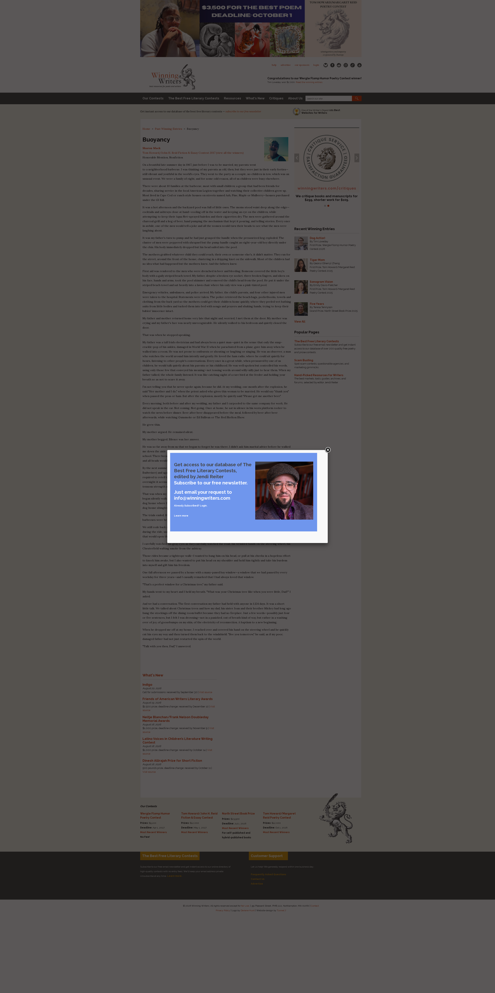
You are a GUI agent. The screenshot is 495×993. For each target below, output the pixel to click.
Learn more (181, 515)
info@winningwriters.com (202, 498)
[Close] (327, 450)
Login (203, 505)
